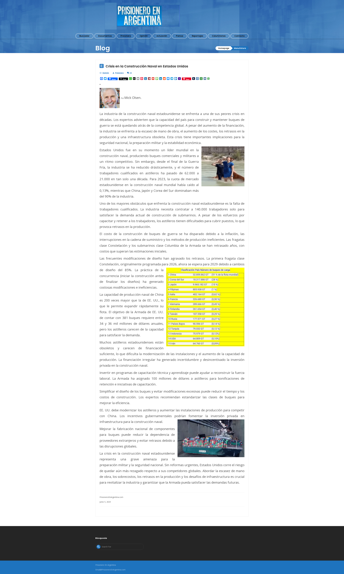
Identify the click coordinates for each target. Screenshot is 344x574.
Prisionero (119, 73)
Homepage (223, 48)
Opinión (105, 73)
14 (131, 73)
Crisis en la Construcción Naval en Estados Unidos (147, 66)
